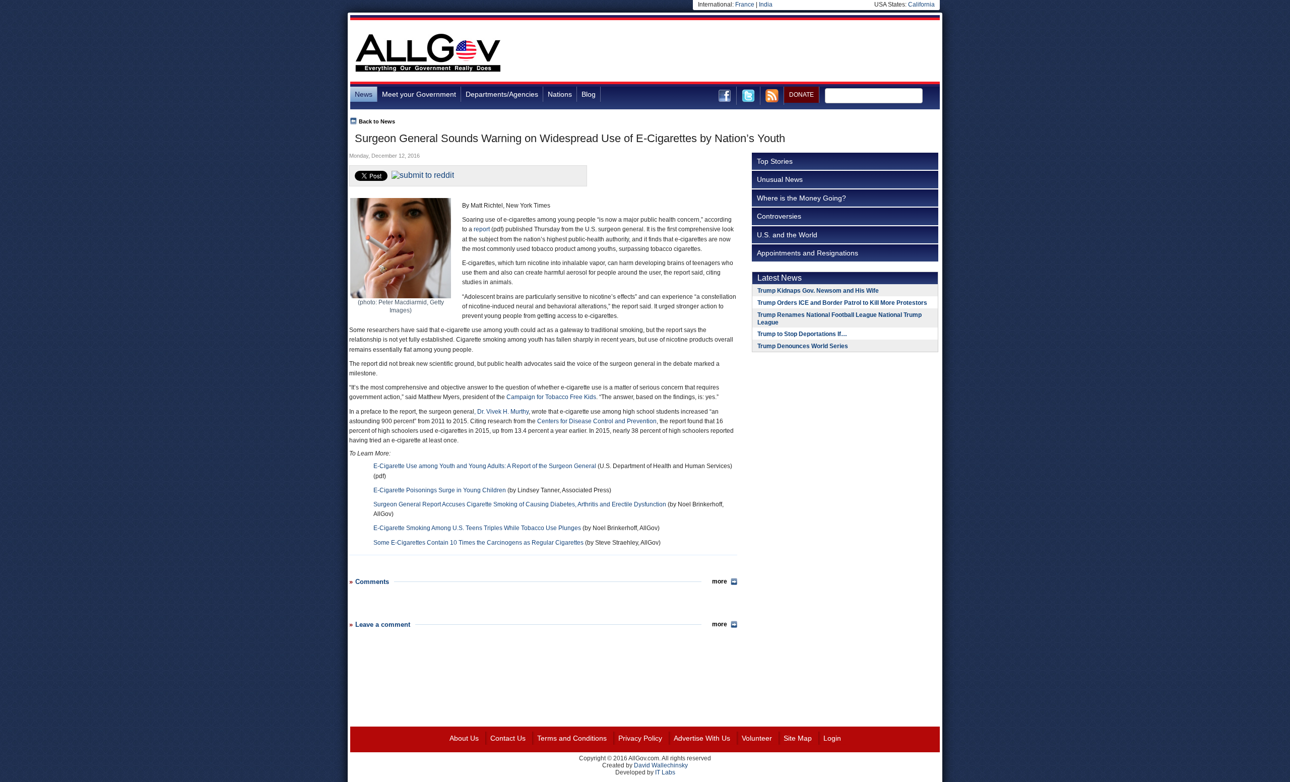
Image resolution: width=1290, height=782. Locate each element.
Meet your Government (419, 94)
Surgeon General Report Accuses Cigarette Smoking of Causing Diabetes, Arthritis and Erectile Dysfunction (519, 504)
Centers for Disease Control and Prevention (597, 421)
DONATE (801, 94)
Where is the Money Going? (801, 198)
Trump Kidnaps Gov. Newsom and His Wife (818, 290)
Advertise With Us (702, 738)
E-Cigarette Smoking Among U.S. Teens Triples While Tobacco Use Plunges (477, 528)
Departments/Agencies (502, 94)
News (363, 94)
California (921, 4)
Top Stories (775, 161)
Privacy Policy (640, 738)
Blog (589, 94)
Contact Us (508, 738)
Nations (560, 94)
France (744, 4)
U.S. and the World (787, 235)
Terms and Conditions (572, 738)
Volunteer (757, 738)
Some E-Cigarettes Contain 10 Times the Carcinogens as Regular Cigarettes (478, 542)
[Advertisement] (756, 52)
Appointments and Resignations (807, 253)
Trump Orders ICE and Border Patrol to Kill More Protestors (842, 302)
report (482, 229)
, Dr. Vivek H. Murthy (501, 411)
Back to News (377, 121)
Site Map (798, 738)
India (765, 4)
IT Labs (665, 772)
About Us (464, 738)
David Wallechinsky (661, 765)
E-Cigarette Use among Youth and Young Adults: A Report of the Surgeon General (484, 466)
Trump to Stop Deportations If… (802, 334)
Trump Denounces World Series (802, 346)
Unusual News (780, 179)
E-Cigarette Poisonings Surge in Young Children (439, 490)
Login (832, 738)
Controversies (779, 216)
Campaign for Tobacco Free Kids (551, 397)
